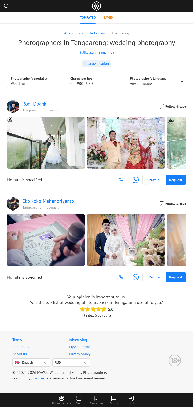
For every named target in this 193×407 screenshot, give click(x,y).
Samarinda (106, 52)
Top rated (88, 18)
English (27, 362)
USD (58, 362)
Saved (108, 18)
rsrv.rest (39, 378)
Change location (96, 63)
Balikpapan (87, 52)
